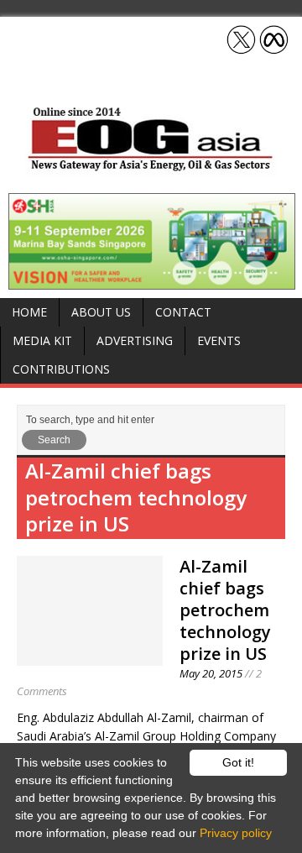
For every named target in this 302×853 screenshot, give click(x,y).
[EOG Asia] (151, 167)
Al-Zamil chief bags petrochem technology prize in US (225, 610)
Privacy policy (236, 833)
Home (29, 312)
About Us (101, 312)
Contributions (61, 369)
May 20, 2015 (211, 673)
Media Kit (42, 340)
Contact (183, 312)
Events (219, 340)
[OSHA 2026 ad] (151, 280)
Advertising (134, 340)
